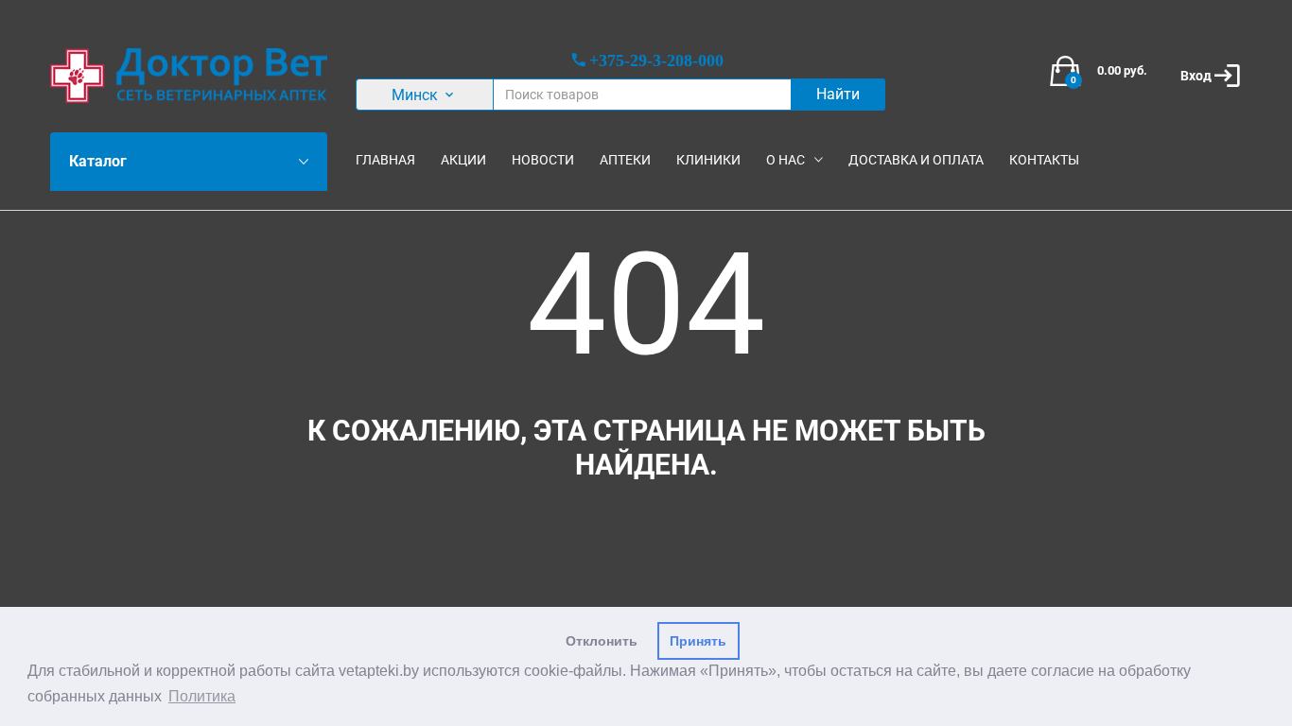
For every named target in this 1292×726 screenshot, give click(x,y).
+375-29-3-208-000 (656, 59)
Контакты (1044, 159)
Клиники (708, 159)
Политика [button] (202, 696)
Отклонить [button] (601, 640)
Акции (463, 159)
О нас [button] (785, 159)
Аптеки (625, 159)
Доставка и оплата (916, 159)
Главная (385, 159)
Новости (543, 159)
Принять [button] (698, 640)
